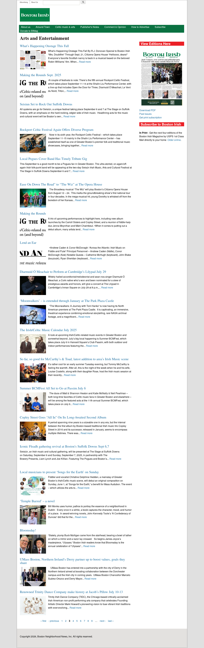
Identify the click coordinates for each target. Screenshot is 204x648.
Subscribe (160, 27)
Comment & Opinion (115, 27)
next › (103, 621)
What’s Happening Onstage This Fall (44, 45)
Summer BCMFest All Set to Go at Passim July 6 (53, 388)
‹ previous (54, 621)
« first (43, 621)
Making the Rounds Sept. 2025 (40, 75)
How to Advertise (140, 27)
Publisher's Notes (89, 27)
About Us (34, 2)
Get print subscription (150, 117)
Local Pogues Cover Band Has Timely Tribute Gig (53, 158)
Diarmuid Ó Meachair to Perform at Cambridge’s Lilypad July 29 (63, 271)
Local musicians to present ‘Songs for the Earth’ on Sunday (59, 472)
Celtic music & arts (65, 27)
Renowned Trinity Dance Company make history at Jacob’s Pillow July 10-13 (71, 591)
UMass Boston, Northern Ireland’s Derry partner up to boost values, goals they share (72, 561)
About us (25, 27)
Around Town (43, 27)
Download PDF (147, 110)
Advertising (24, 2)
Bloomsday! (28, 530)
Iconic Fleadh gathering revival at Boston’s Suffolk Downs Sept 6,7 (64, 446)
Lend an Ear (28, 242)
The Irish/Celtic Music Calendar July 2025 (48, 330)
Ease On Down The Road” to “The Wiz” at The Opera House (61, 184)
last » (111, 621)
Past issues (145, 114)
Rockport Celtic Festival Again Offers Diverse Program (56, 129)
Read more (85, 61)
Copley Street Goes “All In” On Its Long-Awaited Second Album (63, 417)
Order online (174, 140)
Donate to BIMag (29, 31)
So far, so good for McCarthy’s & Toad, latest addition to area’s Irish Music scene (74, 359)
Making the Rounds (33, 213)
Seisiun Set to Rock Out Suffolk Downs (46, 104)
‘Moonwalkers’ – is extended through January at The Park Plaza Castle (67, 300)
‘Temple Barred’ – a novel (37, 501)
